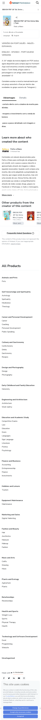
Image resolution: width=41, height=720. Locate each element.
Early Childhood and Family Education (18, 385)
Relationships (8, 597)
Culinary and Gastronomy (13, 342)
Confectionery (7, 346)
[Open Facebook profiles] (3, 678)
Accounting (6, 464)
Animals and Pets (9, 277)
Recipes (5, 357)
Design (4, 371)
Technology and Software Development (19, 636)
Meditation (6, 303)
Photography (7, 375)
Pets (4, 281)
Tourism (5, 490)
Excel (4, 640)
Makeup (5, 543)
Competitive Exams (9, 421)
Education (6, 428)
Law (3, 425)
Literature (6, 443)
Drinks (4, 349)
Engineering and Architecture (14, 399)
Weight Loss (7, 615)
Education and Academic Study (15, 417)
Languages (6, 436)
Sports (4, 618)
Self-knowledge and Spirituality (16, 292)
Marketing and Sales (11, 514)
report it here (15, 244)
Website (5, 647)
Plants (4, 586)
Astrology (6, 295)
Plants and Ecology (10, 579)
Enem (4, 432)
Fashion (5, 547)
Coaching (5, 324)
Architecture (7, 403)
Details (22, 97)
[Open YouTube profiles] (19, 678)
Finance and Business (11, 461)
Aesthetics (6, 536)
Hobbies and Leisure (11, 486)
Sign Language (7, 439)
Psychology (6, 450)
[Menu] (3, 3)
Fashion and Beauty (10, 529)
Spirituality (6, 299)
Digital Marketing (9, 518)
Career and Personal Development (17, 317)
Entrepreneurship (8, 468)
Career (4, 320)
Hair (3, 532)
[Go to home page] (20, 3)
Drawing (5, 565)
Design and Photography (12, 367)
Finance (5, 472)
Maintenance (7, 504)
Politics (5, 447)
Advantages (9, 97)
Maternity (6, 389)
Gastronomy (7, 353)
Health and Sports (10, 611)
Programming (7, 644)
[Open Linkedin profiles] (14, 678)
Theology (6, 306)
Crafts (4, 561)
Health (4, 626)
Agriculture (6, 583)
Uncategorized (8, 658)
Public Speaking (8, 331)
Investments (7, 475)
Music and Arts (8, 557)
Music (4, 568)
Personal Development (11, 328)
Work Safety (7, 407)
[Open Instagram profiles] (24, 678)
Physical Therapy (9, 622)
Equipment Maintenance (12, 500)
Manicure (5, 540)
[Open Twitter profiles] (9, 678)
